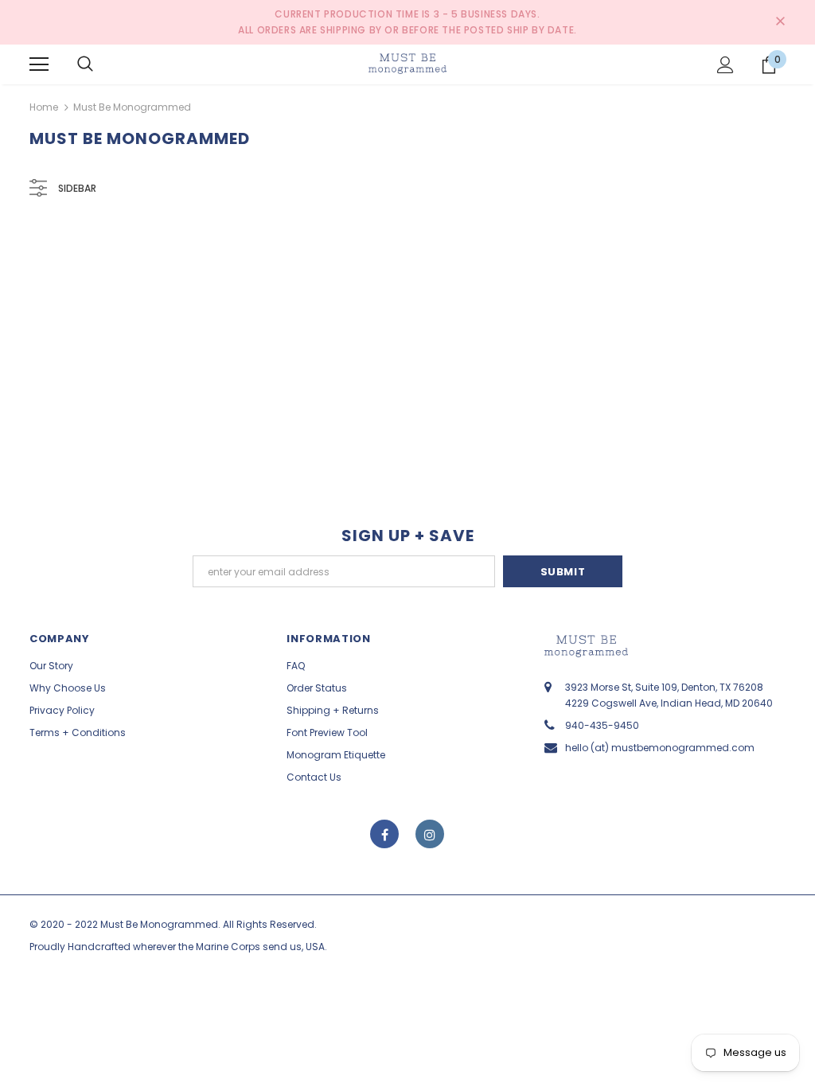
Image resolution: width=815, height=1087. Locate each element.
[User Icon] (725, 64)
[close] (780, 22)
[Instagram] (429, 834)
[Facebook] (384, 834)
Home (43, 107)
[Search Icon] (85, 64)
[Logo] (407, 63)
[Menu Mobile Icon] (39, 64)
